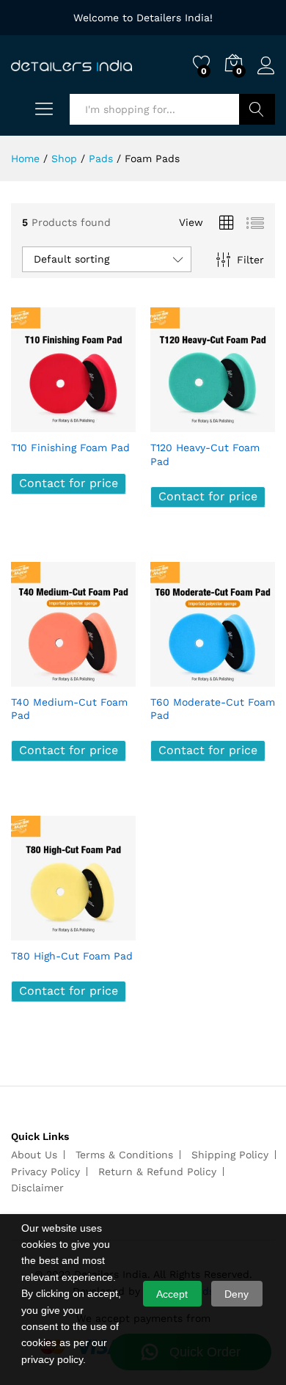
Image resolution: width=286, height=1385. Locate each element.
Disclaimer (37, 1188)
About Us (34, 1155)
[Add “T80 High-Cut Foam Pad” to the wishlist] (104, 931)
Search (257, 109)
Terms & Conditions (124, 1155)
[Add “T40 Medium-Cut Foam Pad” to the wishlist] (104, 677)
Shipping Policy (229, 1155)
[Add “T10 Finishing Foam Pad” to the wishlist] (104, 423)
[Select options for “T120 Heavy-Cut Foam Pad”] (176, 423)
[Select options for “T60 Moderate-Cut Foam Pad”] (176, 677)
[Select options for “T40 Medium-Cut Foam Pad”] (37, 677)
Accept (172, 1294)
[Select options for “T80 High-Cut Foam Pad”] (37, 931)
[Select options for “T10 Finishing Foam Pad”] (37, 423)
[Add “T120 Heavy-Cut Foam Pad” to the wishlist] (244, 423)
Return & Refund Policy (157, 1171)
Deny (236, 1294)
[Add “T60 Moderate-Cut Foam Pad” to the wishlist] (244, 677)
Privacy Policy (45, 1171)
